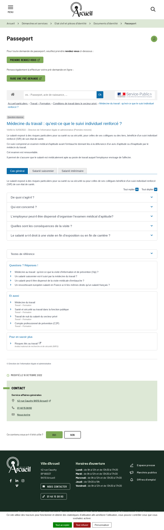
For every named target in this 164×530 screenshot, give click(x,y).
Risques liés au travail (26, 343)
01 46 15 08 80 (55, 496)
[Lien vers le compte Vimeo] (16, 485)
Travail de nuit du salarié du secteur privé (36, 316)
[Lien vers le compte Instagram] (23, 480)
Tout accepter (62, 525)
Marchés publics (147, 472)
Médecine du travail (25, 302)
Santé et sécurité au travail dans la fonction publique (42, 309)
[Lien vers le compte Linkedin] (16, 480)
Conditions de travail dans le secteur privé (75, 103)
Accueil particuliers (18, 103)
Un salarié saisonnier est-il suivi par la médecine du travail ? (46, 276)
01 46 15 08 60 (24, 407)
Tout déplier (148, 189)
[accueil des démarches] (12, 94)
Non (72, 435)
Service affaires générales (26, 394)
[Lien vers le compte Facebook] (10, 480)
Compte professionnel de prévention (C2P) (37, 323)
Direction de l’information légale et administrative (30, 364)
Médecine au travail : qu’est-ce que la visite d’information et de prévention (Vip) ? (56, 272)
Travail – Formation (40, 103)
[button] (82, 197)
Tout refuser (82, 525)
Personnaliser (102, 525)
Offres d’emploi (146, 479)
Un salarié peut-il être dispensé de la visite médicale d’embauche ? (49, 280)
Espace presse (146, 465)
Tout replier (129, 189)
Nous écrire (23, 414)
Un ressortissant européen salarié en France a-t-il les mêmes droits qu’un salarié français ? (62, 285)
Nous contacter (57, 486)
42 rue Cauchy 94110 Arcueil (32, 400)
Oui (54, 435)
